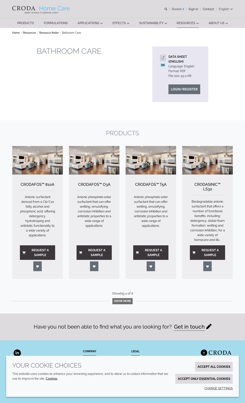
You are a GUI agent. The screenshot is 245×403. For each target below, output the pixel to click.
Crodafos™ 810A (37, 184)
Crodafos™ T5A (151, 184)
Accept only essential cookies (204, 379)
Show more (122, 301)
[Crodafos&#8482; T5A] (151, 160)
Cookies (51, 378)
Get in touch (189, 327)
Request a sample (40, 252)
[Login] (37, 266)
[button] (25, 23)
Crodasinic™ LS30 (207, 186)
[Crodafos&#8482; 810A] (37, 160)
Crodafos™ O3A (94, 184)
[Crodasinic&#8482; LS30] (207, 160)
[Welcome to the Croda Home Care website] (41, 8)
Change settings (218, 388)
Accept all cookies (214, 367)
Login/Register (184, 89)
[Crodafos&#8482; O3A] (94, 160)
